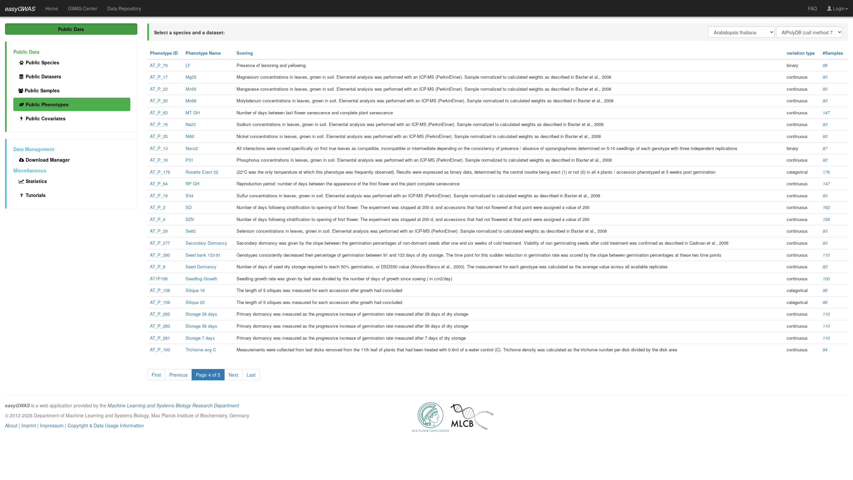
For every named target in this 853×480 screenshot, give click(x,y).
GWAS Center (82, 8)
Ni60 (190, 136)
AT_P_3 (157, 207)
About (11, 425)
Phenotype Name (203, 53)
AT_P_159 (160, 302)
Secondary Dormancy (206, 243)
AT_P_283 (160, 326)
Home (51, 8)
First (156, 374)
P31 (189, 160)
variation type (801, 53)
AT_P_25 (159, 136)
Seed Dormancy (201, 266)
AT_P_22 (159, 89)
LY (188, 65)
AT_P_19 (159, 195)
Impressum (52, 425)
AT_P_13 (159, 148)
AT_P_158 (160, 290)
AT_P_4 (157, 219)
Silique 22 (195, 302)
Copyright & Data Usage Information (106, 425)
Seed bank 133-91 (203, 255)
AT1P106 (159, 278)
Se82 (191, 231)
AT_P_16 (159, 124)
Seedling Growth (201, 278)
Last (251, 374)
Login (838, 8)
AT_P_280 (160, 255)
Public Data (71, 29)
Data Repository (124, 8)
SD (189, 207)
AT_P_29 (159, 231)
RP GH (192, 183)
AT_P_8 (157, 266)
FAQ (812, 8)
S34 (189, 195)
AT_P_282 (160, 314)
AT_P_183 (160, 349)
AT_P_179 (160, 172)
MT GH (193, 112)
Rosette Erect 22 (202, 172)
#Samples (833, 53)
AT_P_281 (160, 338)
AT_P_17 (159, 77)
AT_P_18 (159, 160)
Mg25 (191, 77)
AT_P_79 (159, 65)
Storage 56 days (201, 326)
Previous (178, 374)
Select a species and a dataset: (189, 32)
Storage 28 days (201, 314)
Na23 (191, 124)
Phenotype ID (164, 53)
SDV (190, 219)
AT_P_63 (159, 112)
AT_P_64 (159, 183)
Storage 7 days (200, 338)
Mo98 (191, 100)
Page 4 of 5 (208, 374)
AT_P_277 (160, 243)
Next (233, 374)
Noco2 (192, 148)
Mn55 (191, 89)
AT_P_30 (159, 100)
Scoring (245, 53)
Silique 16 (195, 290)
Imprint (28, 425)
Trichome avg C (201, 349)
